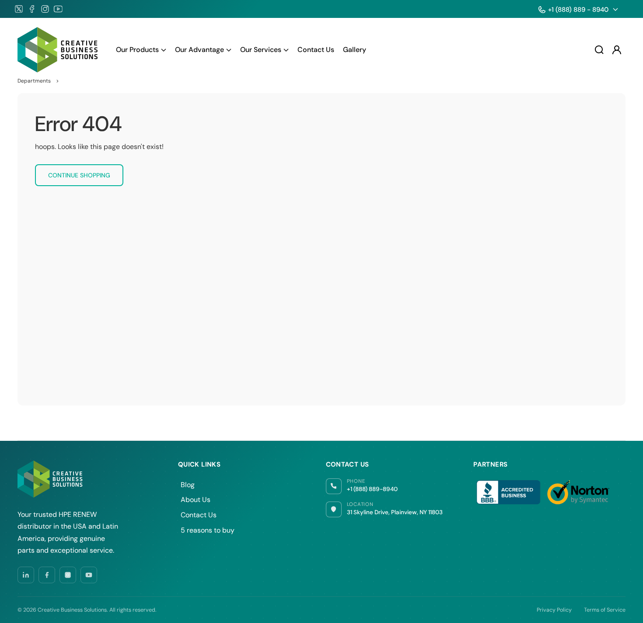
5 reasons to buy (207, 530)
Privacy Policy (554, 609)
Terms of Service (605, 609)
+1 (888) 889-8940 (372, 489)
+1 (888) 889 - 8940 (578, 9)
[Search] (599, 50)
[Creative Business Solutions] (58, 50)
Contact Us (199, 514)
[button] (141, 50)
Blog (188, 484)
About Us (195, 499)
